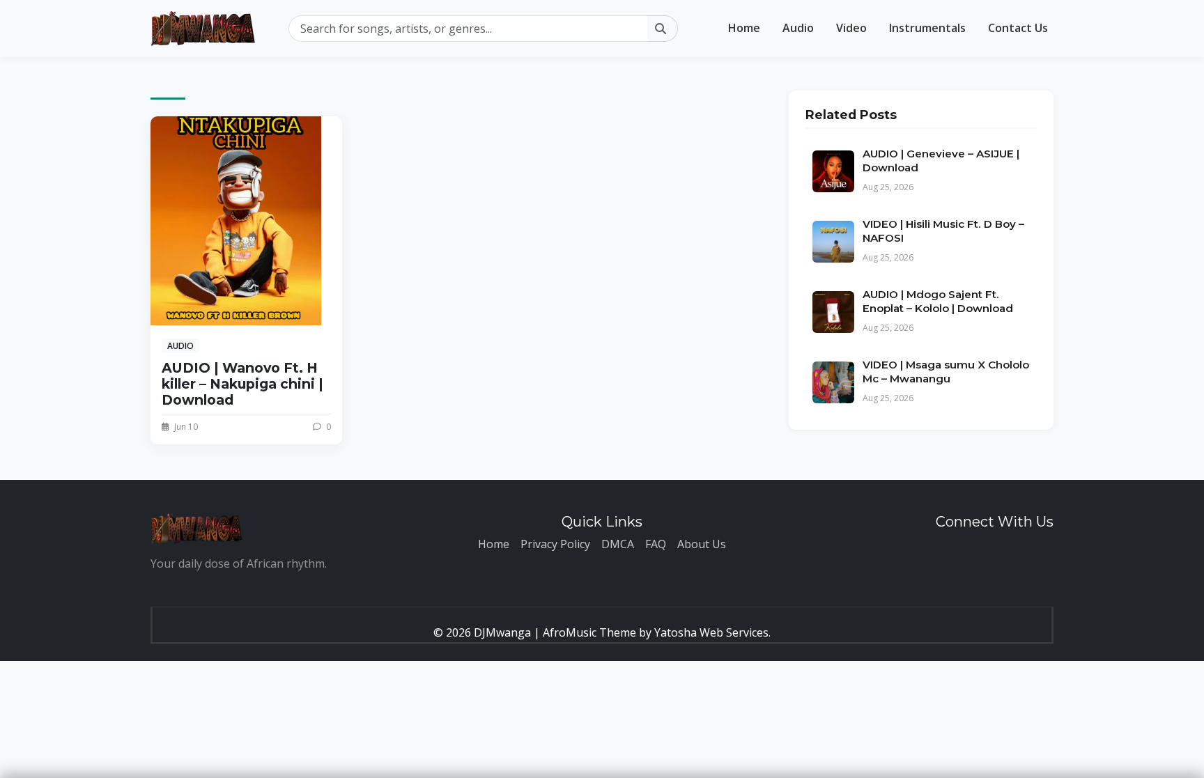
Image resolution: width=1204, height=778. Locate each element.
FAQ (655, 544)
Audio (798, 28)
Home (744, 28)
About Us (701, 544)
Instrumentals (927, 28)
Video (851, 28)
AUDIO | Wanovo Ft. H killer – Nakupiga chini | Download (242, 383)
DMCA (617, 544)
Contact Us (1018, 28)
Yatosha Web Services (711, 632)
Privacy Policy (555, 544)
